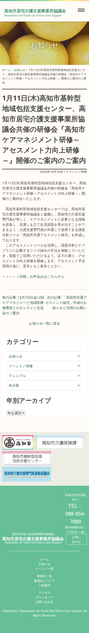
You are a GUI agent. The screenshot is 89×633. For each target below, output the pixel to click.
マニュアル (17, 375)
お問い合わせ (76, 539)
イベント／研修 (21, 365)
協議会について (44, 580)
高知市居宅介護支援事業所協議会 (35, 11)
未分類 (14, 385)
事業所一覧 (44, 576)
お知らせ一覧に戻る (44, 323)
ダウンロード (44, 597)
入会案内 (44, 585)
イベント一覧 (44, 568)
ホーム (6, 70)
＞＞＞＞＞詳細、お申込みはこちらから (33, 276)
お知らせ (19, 70)
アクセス (44, 592)
